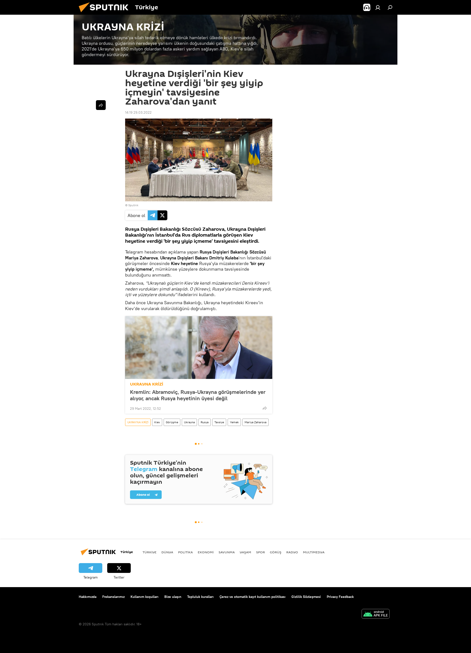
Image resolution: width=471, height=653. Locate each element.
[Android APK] (375, 614)
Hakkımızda (87, 596)
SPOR (260, 552)
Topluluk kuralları (200, 596)
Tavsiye (219, 422)
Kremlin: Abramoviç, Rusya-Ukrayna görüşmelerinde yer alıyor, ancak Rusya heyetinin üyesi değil (197, 395)
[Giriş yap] (378, 7)
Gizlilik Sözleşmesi (306, 596)
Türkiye (150, 552)
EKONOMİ (206, 552)
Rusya (205, 422)
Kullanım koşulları (144, 596)
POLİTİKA (185, 552)
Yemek (234, 422)
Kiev (157, 422)
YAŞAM (245, 552)
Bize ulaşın (172, 596)
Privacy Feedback (340, 596)
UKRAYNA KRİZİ (146, 384)
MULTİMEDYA (314, 552)
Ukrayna (189, 422)
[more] (265, 408)
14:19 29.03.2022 (138, 112)
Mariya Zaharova (255, 422)
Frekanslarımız (113, 596)
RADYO (292, 552)
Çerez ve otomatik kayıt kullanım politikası (253, 596)
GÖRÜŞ (275, 552)
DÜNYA (167, 552)
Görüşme (172, 422)
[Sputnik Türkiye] (105, 13)
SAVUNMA (227, 552)
